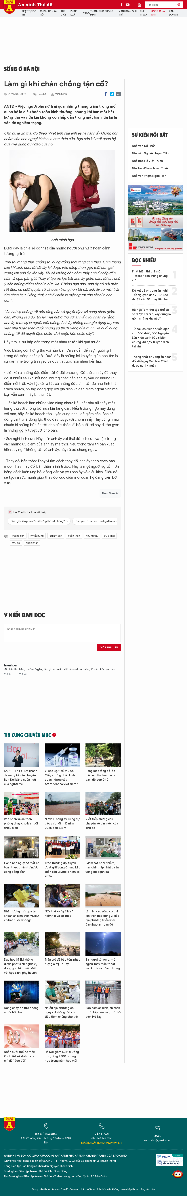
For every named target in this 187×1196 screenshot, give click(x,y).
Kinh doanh (173, 13)
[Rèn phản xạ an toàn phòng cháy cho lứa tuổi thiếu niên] (21, 803)
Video (86, 12)
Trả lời (22, 674)
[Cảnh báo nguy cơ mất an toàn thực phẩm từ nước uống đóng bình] (21, 847)
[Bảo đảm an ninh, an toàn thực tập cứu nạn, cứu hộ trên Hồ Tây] (103, 992)
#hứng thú (92, 535)
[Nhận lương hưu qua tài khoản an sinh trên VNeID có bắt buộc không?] (21, 895)
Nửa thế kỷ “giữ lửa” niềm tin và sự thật (59, 914)
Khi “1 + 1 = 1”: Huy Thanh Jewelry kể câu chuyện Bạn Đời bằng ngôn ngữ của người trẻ (20, 777)
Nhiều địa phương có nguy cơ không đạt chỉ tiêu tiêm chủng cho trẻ (61, 1012)
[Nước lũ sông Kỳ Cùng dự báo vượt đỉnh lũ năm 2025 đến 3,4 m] (62, 803)
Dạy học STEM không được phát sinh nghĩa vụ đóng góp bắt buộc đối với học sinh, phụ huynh (20, 966)
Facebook (105, 94)
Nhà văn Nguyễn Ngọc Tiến (150, 153)
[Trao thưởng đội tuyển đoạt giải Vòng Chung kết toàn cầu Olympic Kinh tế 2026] (62, 847)
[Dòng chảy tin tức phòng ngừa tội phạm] (21, 992)
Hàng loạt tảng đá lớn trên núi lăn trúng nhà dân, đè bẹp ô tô (100, 775)
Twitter (112, 94)
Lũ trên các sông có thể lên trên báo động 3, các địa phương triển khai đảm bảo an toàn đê (102, 918)
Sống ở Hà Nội (158, 13)
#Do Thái (109, 535)
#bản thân (74, 535)
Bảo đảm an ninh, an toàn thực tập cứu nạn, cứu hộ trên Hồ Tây (103, 1012)
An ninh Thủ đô (35, 5)
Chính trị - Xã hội (48, 13)
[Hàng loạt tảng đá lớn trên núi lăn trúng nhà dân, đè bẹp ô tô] (103, 755)
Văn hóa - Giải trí (128, 13)
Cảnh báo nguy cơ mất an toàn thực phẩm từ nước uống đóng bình (21, 867)
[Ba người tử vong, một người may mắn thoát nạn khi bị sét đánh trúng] (103, 944)
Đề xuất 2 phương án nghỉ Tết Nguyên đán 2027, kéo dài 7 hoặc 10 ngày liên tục (150, 295)
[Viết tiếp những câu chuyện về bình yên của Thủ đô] (103, 803)
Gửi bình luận (109, 647)
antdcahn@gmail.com (157, 1140)
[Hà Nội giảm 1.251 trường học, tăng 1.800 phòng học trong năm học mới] (62, 1036)
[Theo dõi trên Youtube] (128, 5)
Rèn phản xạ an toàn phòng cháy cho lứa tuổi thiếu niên (21, 823)
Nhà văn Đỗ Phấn (143, 146)
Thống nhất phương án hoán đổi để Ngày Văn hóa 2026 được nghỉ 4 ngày (151, 361)
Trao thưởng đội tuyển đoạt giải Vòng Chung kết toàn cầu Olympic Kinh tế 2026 (62, 869)
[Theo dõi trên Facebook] (122, 5)
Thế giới (63, 13)
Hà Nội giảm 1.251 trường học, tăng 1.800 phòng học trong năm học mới (62, 1056)
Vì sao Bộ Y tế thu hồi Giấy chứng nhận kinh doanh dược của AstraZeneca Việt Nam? (61, 777)
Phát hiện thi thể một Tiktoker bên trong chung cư (150, 276)
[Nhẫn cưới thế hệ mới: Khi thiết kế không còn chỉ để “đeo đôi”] (21, 1036)
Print (118, 94)
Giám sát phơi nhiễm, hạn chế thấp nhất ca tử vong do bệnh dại (102, 867)
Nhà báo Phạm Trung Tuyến (150, 168)
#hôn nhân (32, 543)
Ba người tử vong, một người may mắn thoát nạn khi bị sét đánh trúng (102, 964)
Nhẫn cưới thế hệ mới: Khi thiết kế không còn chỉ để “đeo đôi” (19, 1056)
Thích (7, 674)
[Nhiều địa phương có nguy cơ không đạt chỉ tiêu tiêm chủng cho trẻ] (62, 992)
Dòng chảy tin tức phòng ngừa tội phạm (21, 1010)
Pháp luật (73, 13)
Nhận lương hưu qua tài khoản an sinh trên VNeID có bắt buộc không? (21, 916)
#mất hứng (37, 535)
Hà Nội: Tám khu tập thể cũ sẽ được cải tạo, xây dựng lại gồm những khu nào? (151, 314)
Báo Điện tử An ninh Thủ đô (9, 7)
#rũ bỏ (16, 543)
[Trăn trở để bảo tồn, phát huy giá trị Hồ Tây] (62, 944)
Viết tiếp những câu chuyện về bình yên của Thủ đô (101, 823)
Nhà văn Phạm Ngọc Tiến (149, 176)
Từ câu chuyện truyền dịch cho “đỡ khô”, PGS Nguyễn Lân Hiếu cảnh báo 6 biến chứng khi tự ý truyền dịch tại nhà (150, 337)
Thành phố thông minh (101, 13)
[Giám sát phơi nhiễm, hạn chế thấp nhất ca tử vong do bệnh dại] (103, 847)
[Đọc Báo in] (141, 5)
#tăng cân (18, 535)
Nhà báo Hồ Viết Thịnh (147, 161)
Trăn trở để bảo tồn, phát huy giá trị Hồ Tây (62, 962)
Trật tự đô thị (29, 13)
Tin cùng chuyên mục (27, 734)
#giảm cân (55, 535)
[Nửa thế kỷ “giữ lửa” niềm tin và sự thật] (62, 895)
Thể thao (143, 13)
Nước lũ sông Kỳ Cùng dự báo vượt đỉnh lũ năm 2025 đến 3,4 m (62, 823)
